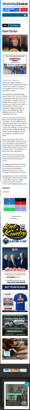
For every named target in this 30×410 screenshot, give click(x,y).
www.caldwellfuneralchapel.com (15, 184)
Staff (10, 80)
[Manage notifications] (26, 406)
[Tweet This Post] (20, 199)
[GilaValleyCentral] (15, 5)
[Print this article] (20, 206)
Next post (14, 218)
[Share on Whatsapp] (9, 209)
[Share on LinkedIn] (9, 203)
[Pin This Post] (20, 203)
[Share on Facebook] (9, 199)
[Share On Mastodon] (20, 209)
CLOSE (26, 384)
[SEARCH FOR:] (15, 19)
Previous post (16, 216)
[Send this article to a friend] (9, 206)
